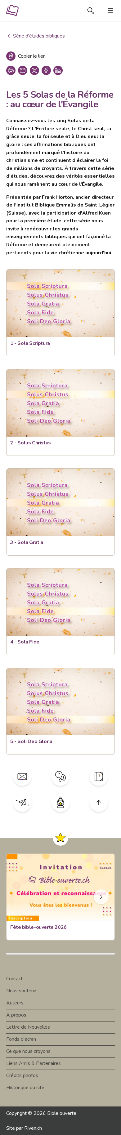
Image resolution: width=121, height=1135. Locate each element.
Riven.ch (33, 1128)
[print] (11, 70)
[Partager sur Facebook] (46, 70)
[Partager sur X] (34, 70)
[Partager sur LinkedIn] (58, 70)
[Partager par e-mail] (22, 70)
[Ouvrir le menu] (110, 10)
